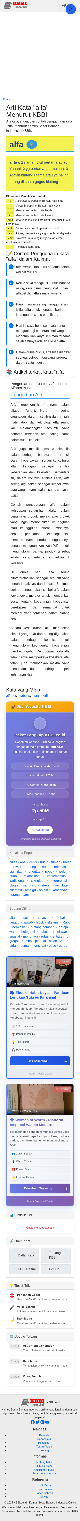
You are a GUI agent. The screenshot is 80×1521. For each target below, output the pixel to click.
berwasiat (19, 927)
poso (52, 945)
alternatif (15, 890)
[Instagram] (42, 1423)
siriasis (43, 917)
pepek (49, 871)
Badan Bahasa (44, 1493)
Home (6, 99)
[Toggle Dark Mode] (71, 9)
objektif (44, 890)
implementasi (56, 876)
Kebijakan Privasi (44, 1469)
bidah (13, 945)
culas (13, 862)
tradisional (17, 880)
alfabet (11, 695)
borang (14, 894)
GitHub (44, 1496)
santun (27, 894)
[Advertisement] (40, 55)
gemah (26, 945)
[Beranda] (15, 5)
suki (26, 917)
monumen (30, 936)
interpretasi (59, 880)
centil (33, 862)
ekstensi (53, 922)
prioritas (34, 871)
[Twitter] (37, 1423)
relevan (45, 885)
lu (67, 936)
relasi (45, 936)
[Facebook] (33, 1423)
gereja (63, 927)
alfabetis (24, 695)
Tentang (44, 1450)
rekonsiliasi (32, 876)
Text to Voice (44, 1446)
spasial (14, 936)
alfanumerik (40, 695)
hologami (28, 931)
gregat (14, 941)
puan (13, 876)
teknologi (37, 880)
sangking (30, 885)
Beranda (44, 1435)
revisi (17, 867)
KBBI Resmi (44, 1485)
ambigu (30, 890)
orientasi (60, 867)
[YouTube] (47, 1423)
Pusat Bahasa (44, 1489)
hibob (40, 922)
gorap (63, 945)
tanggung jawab (21, 922)
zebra (64, 941)
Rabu (67, 922)
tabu (44, 931)
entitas (57, 936)
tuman (55, 862)
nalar (67, 862)
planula (40, 941)
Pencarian (44, 1442)
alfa (12, 917)
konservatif (60, 890)
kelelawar (60, 931)
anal (23, 862)
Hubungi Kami (44, 1465)
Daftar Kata (44, 1438)
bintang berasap (42, 927)
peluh (63, 871)
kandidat (39, 945)
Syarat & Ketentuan (44, 1473)
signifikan (16, 871)
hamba (27, 941)
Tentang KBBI (44, 1462)
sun (45, 867)
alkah (53, 941)
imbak (61, 917)
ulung (32, 867)
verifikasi (61, 885)
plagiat (14, 885)
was (12, 931)
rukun (44, 862)
